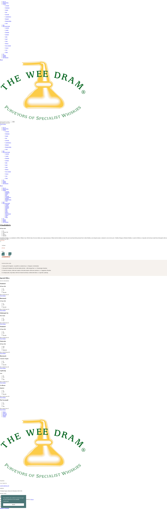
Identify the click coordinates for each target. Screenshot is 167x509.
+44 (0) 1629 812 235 (4, 485)
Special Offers (5, 2)
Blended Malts (8, 21)
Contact (4, 416)
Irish (3, 25)
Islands (6, 10)
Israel (6, 39)
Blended (7, 19)
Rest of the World (6, 26)
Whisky (4, 412)
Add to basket (6, 256)
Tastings (4, 56)
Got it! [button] (13, 504)
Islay (6, 12)
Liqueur (4, 55)
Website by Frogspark (4, 508)
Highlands (7, 7)
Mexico (6, 43)
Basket (1, 59)
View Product (3, 295)
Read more (2, 240)
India (6, 36)
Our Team (5, 414)
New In (4, 1)
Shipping (4, 415)
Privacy (32, 499)
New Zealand (8, 45)
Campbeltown (8, 16)
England (7, 34)
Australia (7, 28)
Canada (6, 30)
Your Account (3, 124)
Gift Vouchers (5, 57)
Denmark (7, 32)
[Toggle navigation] (0, 125)
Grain (6, 23)
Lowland (7, 5)
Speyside (7, 14)
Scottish (4, 4)
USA (6, 50)
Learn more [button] (6, 501)
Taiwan (6, 48)
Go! (13, 121)
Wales (6, 52)
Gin (3, 54)
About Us (5, 413)
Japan (6, 41)
